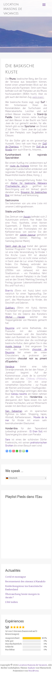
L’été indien (11, 602)
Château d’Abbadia (36, 378)
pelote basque (27, 234)
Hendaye (9, 366)
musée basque (13, 346)
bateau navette (19, 393)
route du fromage (19, 165)
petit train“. (38, 96)
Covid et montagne (15, 576)
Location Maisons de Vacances (12, 9)
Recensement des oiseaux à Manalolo (25, 581)
